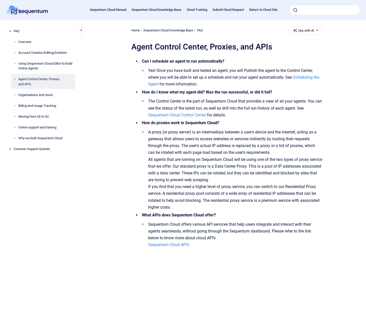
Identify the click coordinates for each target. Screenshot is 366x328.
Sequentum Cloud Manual (108, 10)
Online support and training (37, 127)
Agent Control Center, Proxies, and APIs (39, 81)
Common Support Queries (32, 149)
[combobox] (325, 10)
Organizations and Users (35, 95)
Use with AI (306, 30)
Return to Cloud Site (263, 10)
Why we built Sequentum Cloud (40, 138)
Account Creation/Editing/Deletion (42, 53)
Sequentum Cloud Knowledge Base (156, 10)
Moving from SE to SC (33, 116)
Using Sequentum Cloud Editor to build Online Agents (45, 66)
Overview (24, 42)
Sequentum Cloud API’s (168, 244)
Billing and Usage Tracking (37, 106)
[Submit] (295, 10)
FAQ (16, 31)
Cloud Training (197, 10)
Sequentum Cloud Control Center (177, 115)
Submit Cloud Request (228, 10)
